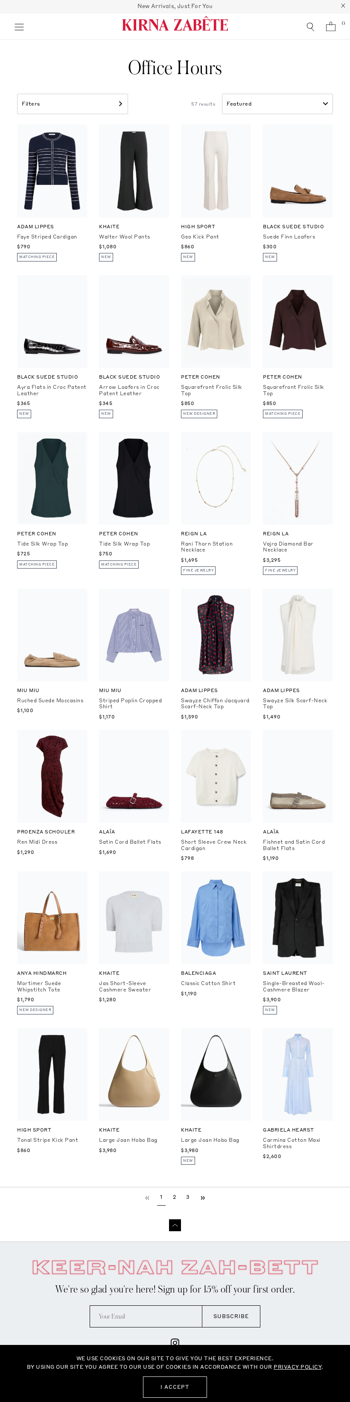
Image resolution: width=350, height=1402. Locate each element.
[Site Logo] (175, 26)
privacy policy (297, 1367)
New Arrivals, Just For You (175, 6)
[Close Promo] (343, 7)
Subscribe (231, 1316)
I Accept (175, 1387)
